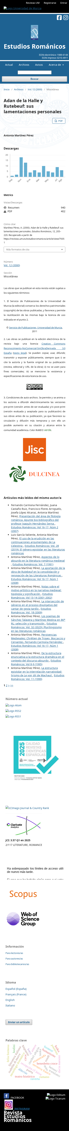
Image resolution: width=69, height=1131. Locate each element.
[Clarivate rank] (24, 835)
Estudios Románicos (35, 46)
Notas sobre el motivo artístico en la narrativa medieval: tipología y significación (36, 590)
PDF (60, 121)
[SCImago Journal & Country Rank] (27, 808)
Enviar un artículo (19, 1022)
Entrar (63, 2)
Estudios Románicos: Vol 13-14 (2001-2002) (32, 595)
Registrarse (50, 2)
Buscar (34, 79)
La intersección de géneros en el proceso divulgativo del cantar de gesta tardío (37, 605)
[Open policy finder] (34, 448)
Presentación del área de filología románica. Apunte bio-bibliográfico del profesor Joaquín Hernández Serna (36, 519)
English (10, 1000)
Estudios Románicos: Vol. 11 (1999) (37, 677)
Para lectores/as (14, 953)
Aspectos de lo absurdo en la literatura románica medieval (38, 558)
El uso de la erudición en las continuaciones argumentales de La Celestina (33, 542)
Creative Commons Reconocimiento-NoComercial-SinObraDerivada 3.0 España (34, 348)
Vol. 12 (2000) (35, 89)
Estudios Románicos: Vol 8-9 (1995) (36, 662)
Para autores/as (14, 958)
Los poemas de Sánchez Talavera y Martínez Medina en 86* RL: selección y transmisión (38, 619)
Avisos (39, 64)
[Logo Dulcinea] (34, 473)
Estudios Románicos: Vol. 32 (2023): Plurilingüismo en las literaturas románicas (36, 627)
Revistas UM (33, 2)
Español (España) (16, 989)
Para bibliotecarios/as (17, 964)
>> (11, 685)
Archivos (24, 64)
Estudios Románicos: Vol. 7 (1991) (33, 564)
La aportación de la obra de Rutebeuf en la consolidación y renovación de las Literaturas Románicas (38, 571)
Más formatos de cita (17, 249)
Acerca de (55, 64)
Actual (9, 64)
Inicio (7, 89)
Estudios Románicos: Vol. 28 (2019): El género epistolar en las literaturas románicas (38, 549)
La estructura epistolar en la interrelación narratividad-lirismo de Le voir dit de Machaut (36, 671)
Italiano (10, 1005)
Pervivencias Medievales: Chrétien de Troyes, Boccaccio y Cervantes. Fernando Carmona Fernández (38, 638)
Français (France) (16, 994)
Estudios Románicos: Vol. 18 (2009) (31, 610)
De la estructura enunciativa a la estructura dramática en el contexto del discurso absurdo (37, 656)
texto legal (20, 353)
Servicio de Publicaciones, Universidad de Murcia (35, 327)
